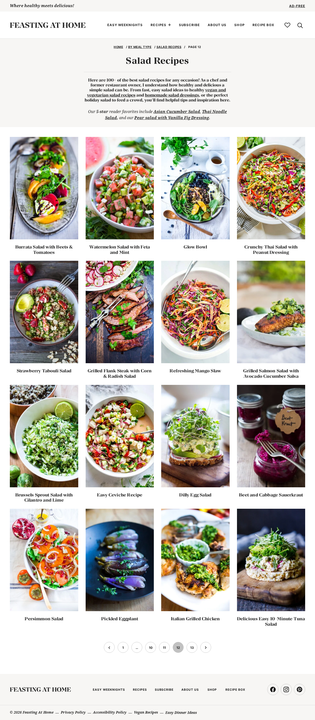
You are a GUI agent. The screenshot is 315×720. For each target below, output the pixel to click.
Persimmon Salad (44, 618)
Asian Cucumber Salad (177, 111)
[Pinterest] (299, 689)
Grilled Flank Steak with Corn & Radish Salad (120, 373)
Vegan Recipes (146, 712)
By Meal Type (140, 47)
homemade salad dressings (172, 95)
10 (152, 649)
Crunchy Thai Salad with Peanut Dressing (271, 249)
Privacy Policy (73, 712)
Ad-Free (297, 6)
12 (180, 649)
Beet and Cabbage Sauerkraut (271, 494)
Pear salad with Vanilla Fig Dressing (171, 117)
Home (118, 47)
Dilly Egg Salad (195, 494)
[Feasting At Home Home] (48, 25)
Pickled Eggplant (119, 618)
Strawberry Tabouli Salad (44, 370)
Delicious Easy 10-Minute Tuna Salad (271, 621)
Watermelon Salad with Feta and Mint (119, 249)
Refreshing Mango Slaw (195, 370)
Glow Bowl (195, 246)
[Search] (299, 25)
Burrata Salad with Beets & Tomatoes (44, 249)
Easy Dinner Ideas (181, 712)
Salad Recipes (169, 47)
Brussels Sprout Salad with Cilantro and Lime (44, 497)
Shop (239, 25)
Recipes (158, 25)
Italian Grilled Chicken (195, 618)
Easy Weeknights (125, 25)
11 (166, 649)
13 (193, 649)
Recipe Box (263, 25)
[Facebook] (273, 689)
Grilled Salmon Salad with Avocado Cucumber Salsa (271, 373)
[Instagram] (286, 689)
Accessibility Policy (109, 712)
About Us (217, 25)
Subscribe (189, 25)
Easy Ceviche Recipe (119, 494)
